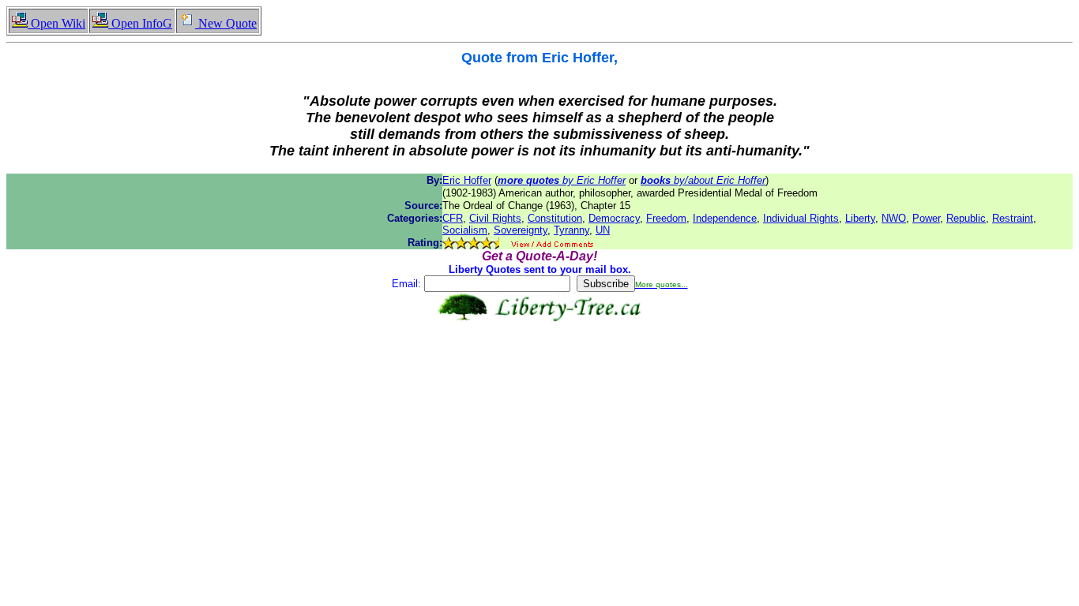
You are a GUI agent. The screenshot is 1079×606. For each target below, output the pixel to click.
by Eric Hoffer (562, 180)
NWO (894, 218)
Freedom (666, 218)
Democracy (614, 218)
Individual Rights (801, 218)
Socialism (464, 230)
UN (603, 230)
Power (926, 218)
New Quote (226, 23)
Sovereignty (520, 230)
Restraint (1012, 218)
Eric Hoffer (466, 180)
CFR (452, 218)
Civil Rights (495, 218)
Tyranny (571, 230)
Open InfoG (140, 23)
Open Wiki (56, 23)
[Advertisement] (539, 371)
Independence (725, 218)
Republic (966, 218)
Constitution (555, 218)
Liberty (860, 218)
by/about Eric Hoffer (703, 180)
